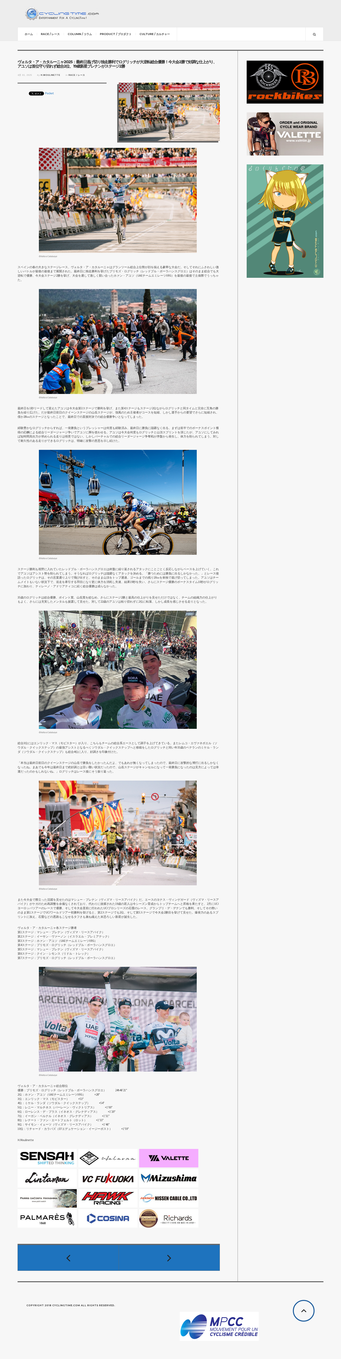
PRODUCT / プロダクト (116, 34)
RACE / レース (50, 34)
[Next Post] (169, 1258)
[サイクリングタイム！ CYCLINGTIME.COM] (61, 13)
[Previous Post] (68, 1258)
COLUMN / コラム (80, 34)
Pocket (49, 93)
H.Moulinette (50, 75)
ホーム (29, 34)
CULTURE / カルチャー (155, 34)
